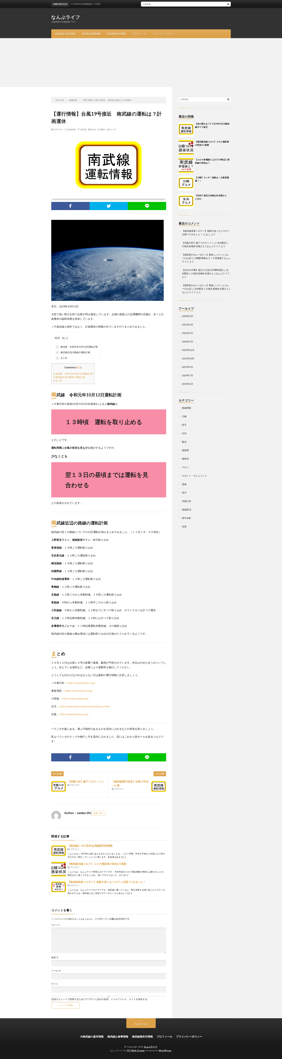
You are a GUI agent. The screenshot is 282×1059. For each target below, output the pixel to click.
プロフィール (139, 33)
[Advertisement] (141, 62)
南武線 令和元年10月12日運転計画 (77, 346)
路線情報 (72, 129)
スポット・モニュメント (194, 475)
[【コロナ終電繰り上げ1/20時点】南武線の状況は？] (186, 165)
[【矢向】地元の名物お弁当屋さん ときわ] (186, 201)
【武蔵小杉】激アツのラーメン (86, 781)
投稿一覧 (98, 813)
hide (79, 367)
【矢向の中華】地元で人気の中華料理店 (202, 270)
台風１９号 (111, 129)
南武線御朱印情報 (116, 33)
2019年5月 (187, 383)
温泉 (184, 484)
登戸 (184, 492)
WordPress (165, 1050)
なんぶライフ (65, 17)
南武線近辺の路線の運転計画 (73, 352)
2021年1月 (187, 333)
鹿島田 (185, 450)
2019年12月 (188, 350)
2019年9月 (187, 367)
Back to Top (141, 1023)
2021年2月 (187, 324)
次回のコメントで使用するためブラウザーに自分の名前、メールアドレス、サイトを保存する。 (100, 999)
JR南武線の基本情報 (65, 33)
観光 (184, 441)
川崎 (184, 416)
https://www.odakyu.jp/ (75, 698)
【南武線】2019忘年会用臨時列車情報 (90, 845)
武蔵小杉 (186, 501)
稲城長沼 (186, 509)
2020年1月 (187, 341)
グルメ (185, 467)
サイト (54, 984)
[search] (228, 4)
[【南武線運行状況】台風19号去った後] (158, 787)
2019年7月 (187, 375)
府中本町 (186, 518)
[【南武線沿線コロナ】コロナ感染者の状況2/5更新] (58, 869)
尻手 (184, 424)
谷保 (184, 526)
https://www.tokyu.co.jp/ (79, 690)
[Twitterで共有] (109, 206)
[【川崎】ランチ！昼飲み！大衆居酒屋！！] (186, 183)
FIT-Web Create (136, 1050)
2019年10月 (188, 358)
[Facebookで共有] (70, 206)
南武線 (83, 129)
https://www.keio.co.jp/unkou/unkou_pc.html (85, 706)
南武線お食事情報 (91, 33)
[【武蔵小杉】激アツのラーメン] (58, 787)
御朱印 (185, 458)
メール (56, 971)
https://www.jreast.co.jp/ (81, 682)
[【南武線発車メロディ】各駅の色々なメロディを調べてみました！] (58, 887)
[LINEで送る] (147, 206)
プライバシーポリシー (164, 33)
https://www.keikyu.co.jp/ (74, 714)
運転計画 (92, 129)
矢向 (184, 433)
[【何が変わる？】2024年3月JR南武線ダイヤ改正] (186, 129)
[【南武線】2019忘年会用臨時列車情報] (58, 851)
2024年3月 (187, 316)
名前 (55, 957)
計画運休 (101, 129)
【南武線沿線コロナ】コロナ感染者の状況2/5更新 (97, 863)
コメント (55, 925)
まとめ (61, 357)
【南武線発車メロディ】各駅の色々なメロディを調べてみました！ (107, 881)
